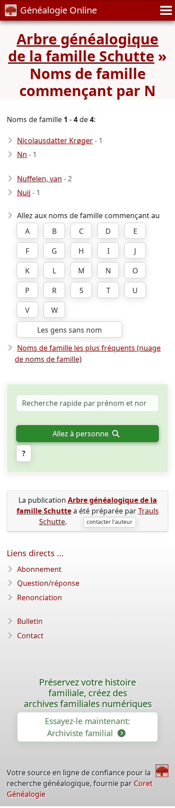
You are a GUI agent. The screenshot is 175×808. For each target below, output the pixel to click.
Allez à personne (81, 434)
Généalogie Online (58, 10)
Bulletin (30, 621)
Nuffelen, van (39, 179)
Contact (30, 636)
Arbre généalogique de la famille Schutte (83, 47)
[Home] (162, 770)
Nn (22, 154)
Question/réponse (48, 583)
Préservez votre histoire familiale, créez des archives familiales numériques (88, 693)
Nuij (24, 193)
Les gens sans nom (69, 330)
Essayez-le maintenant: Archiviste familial (87, 727)
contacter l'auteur (109, 522)
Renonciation (39, 597)
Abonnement (39, 569)
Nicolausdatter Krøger (55, 140)
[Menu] (165, 10)
